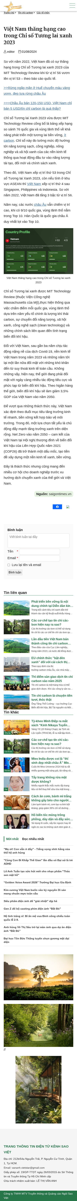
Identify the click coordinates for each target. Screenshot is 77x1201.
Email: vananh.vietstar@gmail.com (24, 1167)
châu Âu (40, 204)
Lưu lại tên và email (26, 565)
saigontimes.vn (53, 494)
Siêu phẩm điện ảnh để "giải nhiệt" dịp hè (30, 901)
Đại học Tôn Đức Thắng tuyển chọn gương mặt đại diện (36, 940)
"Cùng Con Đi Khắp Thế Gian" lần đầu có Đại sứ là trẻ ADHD (38, 862)
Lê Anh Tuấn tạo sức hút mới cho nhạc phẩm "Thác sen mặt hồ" (37, 873)
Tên (10, 551)
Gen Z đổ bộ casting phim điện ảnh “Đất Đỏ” (32, 908)
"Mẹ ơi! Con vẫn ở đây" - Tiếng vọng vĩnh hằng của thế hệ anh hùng (37, 851)
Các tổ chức (43, 12)
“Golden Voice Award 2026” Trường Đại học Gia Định (37, 882)
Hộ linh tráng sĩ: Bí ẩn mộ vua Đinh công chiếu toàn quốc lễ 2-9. (37, 918)
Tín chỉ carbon (25, 12)
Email (11, 558)
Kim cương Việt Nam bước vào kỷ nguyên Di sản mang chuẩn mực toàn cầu (35, 891)
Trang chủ (9, 12)
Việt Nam (34, 184)
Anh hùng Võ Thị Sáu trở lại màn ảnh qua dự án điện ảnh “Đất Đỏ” (37, 929)
